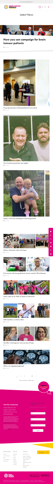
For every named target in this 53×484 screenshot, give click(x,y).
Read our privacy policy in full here (8, 422)
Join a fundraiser (6, 455)
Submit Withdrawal (38, 480)
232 (32, 376)
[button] (40, 7)
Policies (32, 480)
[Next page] (35, 376)
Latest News (5, 461)
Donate (4, 454)
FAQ (4, 457)
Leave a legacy (6, 459)
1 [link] (17, 376)
